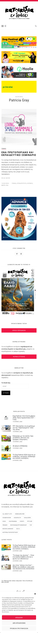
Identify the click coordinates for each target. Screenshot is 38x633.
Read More (5, 178)
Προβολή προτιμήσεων (19, 628)
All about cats (7, 514)
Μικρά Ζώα (4, 185)
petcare (29, 521)
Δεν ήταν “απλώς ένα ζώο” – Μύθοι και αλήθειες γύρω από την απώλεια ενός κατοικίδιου (23, 567)
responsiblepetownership (18, 525)
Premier (5, 525)
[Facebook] (17, 253)
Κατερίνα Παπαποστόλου (10, 532)
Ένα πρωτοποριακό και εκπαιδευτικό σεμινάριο (18, 153)
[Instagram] (21, 253)
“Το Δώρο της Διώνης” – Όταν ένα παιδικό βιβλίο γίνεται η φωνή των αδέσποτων (23, 557)
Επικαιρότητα (22, 183)
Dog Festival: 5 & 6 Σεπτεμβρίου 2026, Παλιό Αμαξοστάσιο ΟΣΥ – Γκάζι (24, 417)
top (31, 525)
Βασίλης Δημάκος (8, 529)
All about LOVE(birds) (20, 446)
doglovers (27, 517)
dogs (4, 521)
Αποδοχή (19, 618)
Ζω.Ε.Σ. (18, 529)
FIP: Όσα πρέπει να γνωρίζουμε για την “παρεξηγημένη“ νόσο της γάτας (24, 427)
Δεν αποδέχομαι (19, 623)
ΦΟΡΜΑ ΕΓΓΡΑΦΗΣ (19, 357)
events (22, 521)
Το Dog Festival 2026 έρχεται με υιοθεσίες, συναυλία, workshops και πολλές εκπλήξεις (24, 456)
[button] (35, 594)
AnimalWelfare (19, 514)
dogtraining (13, 521)
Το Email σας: (5, 383)
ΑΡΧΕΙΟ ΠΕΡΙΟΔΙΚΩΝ (19, 330)
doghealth (17, 517)
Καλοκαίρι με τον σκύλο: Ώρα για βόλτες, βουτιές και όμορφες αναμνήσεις (23, 437)
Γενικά (3, 148)
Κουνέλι (30, 183)
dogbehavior (7, 517)
